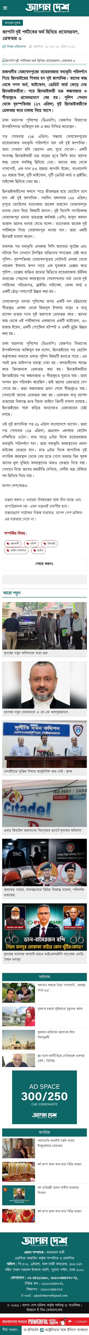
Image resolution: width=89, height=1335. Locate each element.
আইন (39, 550)
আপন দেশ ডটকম (34, 1305)
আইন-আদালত (18, 550)
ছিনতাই (50, 544)
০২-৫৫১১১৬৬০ (37, 1277)
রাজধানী (14, 544)
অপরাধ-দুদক (12, 23)
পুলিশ (32, 544)
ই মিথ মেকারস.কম (49, 1310)
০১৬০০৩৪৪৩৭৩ (51, 1289)
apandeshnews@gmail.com (51, 1295)
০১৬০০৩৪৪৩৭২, (52, 1283)
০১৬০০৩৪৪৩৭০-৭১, (64, 1277)
